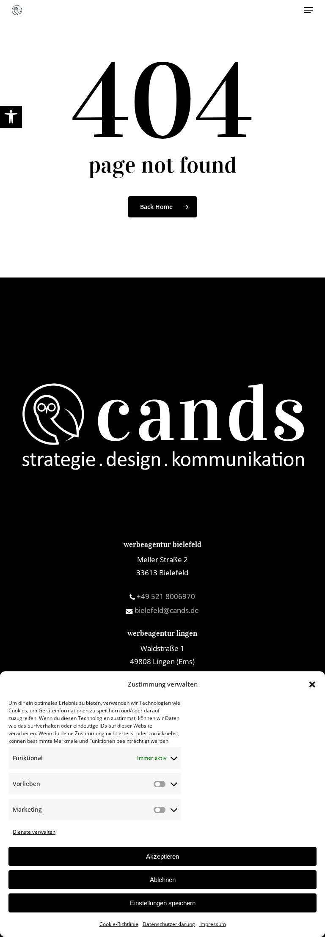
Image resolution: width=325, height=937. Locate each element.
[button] (312, 684)
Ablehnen (163, 879)
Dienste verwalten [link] (34, 831)
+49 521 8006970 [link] (165, 596)
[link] (11, 117)
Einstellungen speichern (163, 903)
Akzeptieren (162, 856)
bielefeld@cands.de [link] (166, 610)
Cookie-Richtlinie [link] (118, 924)
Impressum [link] (212, 924)
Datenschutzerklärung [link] (169, 924)
